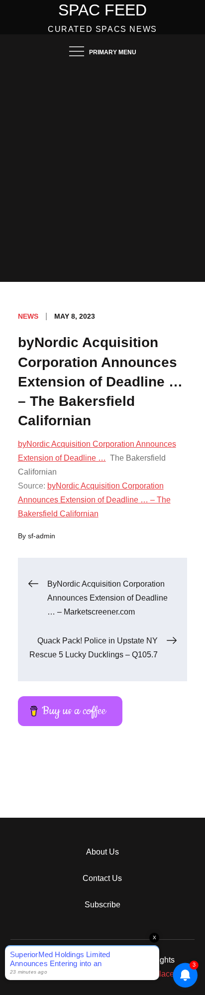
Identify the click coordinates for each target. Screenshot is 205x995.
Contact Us (102, 878)
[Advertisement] (102, 174)
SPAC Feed (102, 10)
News (28, 316)
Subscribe (102, 904)
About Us (102, 852)
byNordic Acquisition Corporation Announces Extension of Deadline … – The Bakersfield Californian (94, 500)
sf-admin (41, 536)
